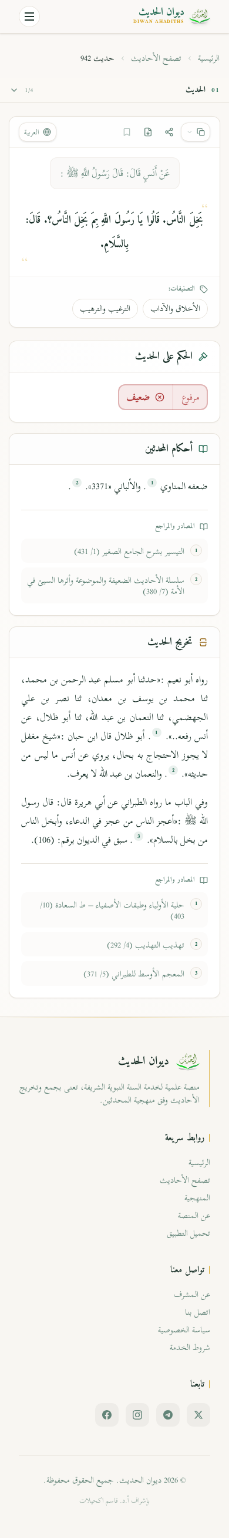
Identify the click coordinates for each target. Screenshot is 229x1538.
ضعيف (138, 397)
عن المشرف (192, 1294)
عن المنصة (194, 1215)
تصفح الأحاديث (156, 58)
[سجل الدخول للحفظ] (126, 132)
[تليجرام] (168, 1415)
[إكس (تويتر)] (198, 1415)
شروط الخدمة (190, 1347)
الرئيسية (209, 58)
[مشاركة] (169, 132)
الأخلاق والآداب (175, 308)
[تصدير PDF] (148, 132)
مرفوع (190, 397)
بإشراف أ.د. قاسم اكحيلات (114, 1500)
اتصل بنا (197, 1312)
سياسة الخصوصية (184, 1329)
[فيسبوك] (107, 1415)
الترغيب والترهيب (105, 308)
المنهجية (197, 1197)
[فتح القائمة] (29, 16)
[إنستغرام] (137, 1415)
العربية (31, 132)
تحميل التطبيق (188, 1233)
